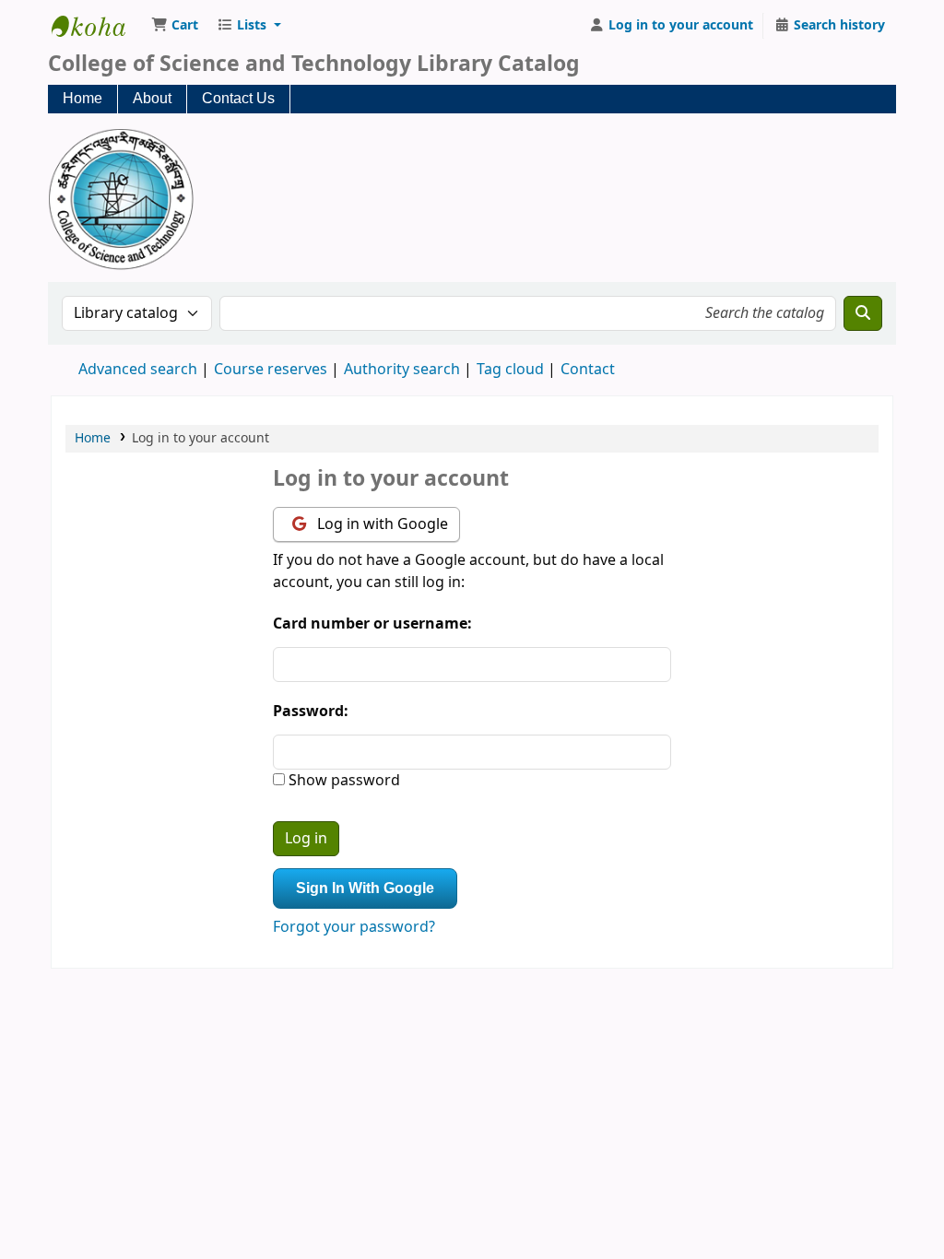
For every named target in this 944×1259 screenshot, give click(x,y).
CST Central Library (98, 25)
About (152, 98)
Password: (310, 711)
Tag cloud (510, 370)
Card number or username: (372, 624)
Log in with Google (380, 524)
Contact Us (238, 98)
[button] (175, 25)
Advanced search (137, 370)
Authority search (402, 370)
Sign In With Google (365, 888)
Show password (342, 781)
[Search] (863, 313)
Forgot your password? (354, 927)
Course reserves (270, 370)
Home (82, 98)
